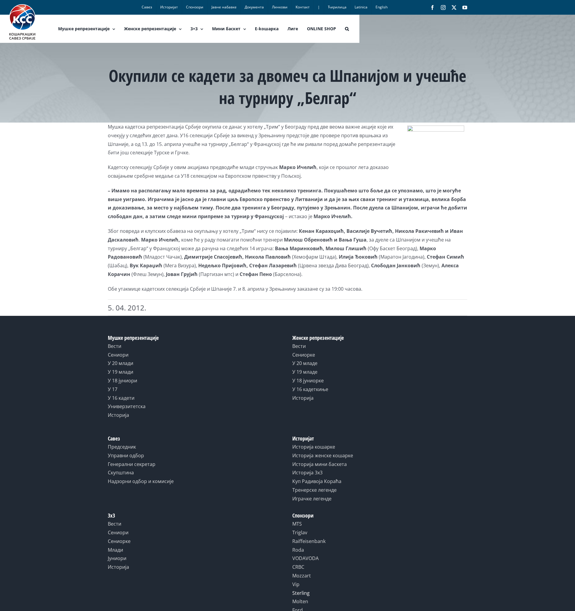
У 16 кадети (121, 398)
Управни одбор (126, 455)
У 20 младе (304, 363)
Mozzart (301, 575)
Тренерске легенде (314, 490)
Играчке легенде (312, 498)
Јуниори (117, 558)
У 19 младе (304, 372)
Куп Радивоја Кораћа (316, 481)
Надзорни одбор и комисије (141, 481)
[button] (347, 29)
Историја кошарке (313, 446)
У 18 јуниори (122, 380)
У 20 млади (120, 363)
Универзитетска (127, 406)
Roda (298, 550)
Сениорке (303, 354)
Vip (295, 584)
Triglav (299, 532)
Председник (122, 446)
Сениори (118, 354)
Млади (115, 550)
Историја (118, 415)
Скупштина (121, 472)
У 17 (112, 389)
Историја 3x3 (307, 472)
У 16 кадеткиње (310, 389)
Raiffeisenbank (309, 541)
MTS (297, 524)
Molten (300, 601)
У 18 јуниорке (308, 380)
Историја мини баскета (319, 464)
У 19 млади (120, 372)
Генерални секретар (131, 464)
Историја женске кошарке (322, 455)
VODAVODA (305, 558)
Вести (114, 346)
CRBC (298, 567)
